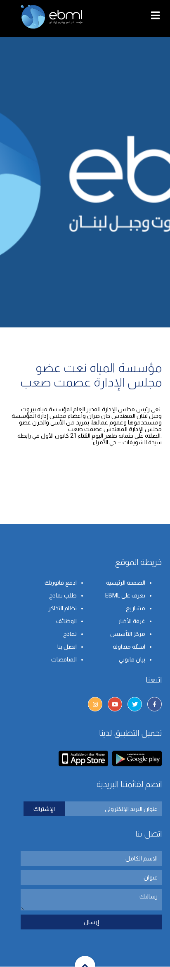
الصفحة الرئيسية (125, 582)
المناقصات (64, 659)
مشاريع (135, 608)
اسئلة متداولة (129, 646)
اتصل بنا (67, 646)
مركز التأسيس (127, 633)
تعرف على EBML (125, 595)
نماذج (70, 633)
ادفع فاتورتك (61, 582)
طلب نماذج (63, 595)
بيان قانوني (132, 659)
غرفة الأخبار (131, 621)
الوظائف (66, 621)
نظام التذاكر (62, 608)
